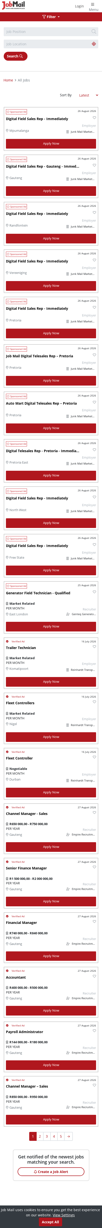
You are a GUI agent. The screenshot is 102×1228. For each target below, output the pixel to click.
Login (79, 6)
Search (13, 56)
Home (8, 80)
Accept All (50, 1222)
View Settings (64, 1215)
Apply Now (51, 143)
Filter (51, 16)
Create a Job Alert (52, 1171)
